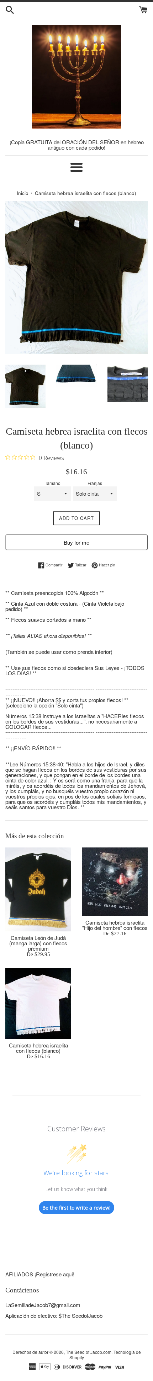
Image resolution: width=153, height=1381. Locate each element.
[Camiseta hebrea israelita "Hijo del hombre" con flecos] (115, 881)
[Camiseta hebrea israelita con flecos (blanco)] (38, 1003)
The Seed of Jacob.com (88, 1352)
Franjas (95, 483)
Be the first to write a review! (76, 1207)
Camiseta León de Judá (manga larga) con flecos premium (38, 943)
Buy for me (76, 542)
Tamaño (52, 483)
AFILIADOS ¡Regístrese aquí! (39, 1274)
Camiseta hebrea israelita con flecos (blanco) (38, 1047)
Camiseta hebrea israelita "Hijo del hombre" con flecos (115, 925)
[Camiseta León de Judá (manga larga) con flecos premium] (38, 889)
